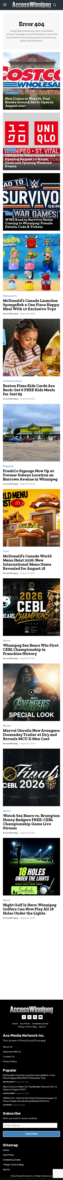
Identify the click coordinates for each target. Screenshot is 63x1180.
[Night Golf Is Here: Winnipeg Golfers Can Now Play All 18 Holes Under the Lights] (31, 866)
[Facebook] (24, 1017)
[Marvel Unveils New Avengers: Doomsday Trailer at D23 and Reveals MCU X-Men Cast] (31, 692)
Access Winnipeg (10, 313)
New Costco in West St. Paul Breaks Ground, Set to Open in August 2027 (30, 1088)
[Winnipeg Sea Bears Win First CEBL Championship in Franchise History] (31, 607)
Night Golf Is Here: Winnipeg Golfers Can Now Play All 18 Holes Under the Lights (29, 909)
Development (12, 92)
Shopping (10, 149)
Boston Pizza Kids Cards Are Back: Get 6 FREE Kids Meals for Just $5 (29, 389)
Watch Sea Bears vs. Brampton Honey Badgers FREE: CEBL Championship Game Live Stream (31, 821)
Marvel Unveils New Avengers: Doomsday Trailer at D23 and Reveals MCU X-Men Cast (31, 734)
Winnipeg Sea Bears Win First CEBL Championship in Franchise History (31, 649)
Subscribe (31, 1134)
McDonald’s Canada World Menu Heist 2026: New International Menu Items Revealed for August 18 (27, 562)
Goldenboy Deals (12, 381)
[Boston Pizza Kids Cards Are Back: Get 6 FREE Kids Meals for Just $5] (31, 347)
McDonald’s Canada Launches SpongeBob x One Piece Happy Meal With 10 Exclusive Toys (31, 304)
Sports (7, 641)
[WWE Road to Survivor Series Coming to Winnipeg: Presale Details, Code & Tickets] (31, 202)
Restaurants (10, 296)
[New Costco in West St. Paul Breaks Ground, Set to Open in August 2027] (31, 81)
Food (5, 551)
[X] (35, 1017)
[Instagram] (29, 1017)
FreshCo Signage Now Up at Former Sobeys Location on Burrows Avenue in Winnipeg (30, 475)
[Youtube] (41, 1017)
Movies (7, 726)
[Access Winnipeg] (31, 1010)
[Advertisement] (31, 956)
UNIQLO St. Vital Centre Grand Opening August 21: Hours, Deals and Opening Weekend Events (30, 1099)
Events (9, 214)
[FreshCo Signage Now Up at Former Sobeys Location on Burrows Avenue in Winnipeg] (31, 432)
